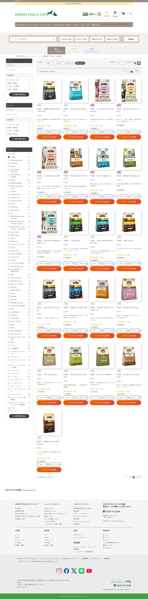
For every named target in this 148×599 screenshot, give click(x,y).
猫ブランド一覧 (112, 39)
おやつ (88, 24)
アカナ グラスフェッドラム (127, 307)
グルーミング (96, 558)
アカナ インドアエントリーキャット (48, 177)
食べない (106, 535)
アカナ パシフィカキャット (101, 176)
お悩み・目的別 (12, 89)
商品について (48, 516)
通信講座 (107, 558)
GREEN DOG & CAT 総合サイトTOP (27, 516)
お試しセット (77, 535)
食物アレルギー (108, 545)
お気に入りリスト (59, 24)
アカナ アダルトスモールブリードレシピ (48, 110)
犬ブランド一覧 (81, 39)
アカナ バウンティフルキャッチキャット (48, 242)
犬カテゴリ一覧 (66, 39)
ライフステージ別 (13, 80)
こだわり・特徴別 (13, 86)
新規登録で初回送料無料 (73, 3)
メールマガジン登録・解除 (53, 524)
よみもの (76, 24)
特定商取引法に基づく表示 (82, 508)
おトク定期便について (51, 519)
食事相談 (131, 39)
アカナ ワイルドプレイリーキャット (75, 177)
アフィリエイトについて (81, 521)
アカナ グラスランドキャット (128, 176)
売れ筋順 (59, 63)
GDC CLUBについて (22, 513)
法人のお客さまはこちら (51, 561)
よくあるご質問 (49, 521)
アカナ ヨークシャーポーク (101, 374)
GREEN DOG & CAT (22, 56)
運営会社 (76, 511)
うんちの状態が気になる (111, 542)
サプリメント (19, 540)
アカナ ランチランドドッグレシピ (128, 376)
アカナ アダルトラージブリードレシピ (48, 443)
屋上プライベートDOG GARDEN (31, 561)
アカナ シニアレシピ (71, 240)
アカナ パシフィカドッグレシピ (75, 110)
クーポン (43, 24)
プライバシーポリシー (80, 513)
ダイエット (106, 540)
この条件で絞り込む (19, 94)
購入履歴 (106, 16)
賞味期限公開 (19, 511)
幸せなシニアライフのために (26, 558)
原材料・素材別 (12, 83)
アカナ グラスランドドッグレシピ (75, 376)
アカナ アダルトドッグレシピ (75, 307)
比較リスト (69, 24)
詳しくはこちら (22, 586)
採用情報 (76, 524)
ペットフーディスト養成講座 (83, 551)
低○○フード (106, 537)
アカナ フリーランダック (47, 374)
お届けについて (49, 508)
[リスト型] (135, 63)
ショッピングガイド (33, 24)
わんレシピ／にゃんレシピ (48, 558)
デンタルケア (107, 548)
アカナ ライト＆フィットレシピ (48, 309)
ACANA (52, 56)
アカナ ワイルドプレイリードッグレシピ (101, 309)
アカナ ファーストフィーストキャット (101, 110)
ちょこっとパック (79, 537)
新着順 (48, 63)
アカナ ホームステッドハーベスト (128, 110)
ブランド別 (10, 154)
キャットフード (12, 114)
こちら (121, 521)
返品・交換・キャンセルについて (55, 513)
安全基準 (18, 508)
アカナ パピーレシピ (125, 240)
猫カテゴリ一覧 (97, 39)
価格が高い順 (69, 63)
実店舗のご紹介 (20, 519)
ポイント (49, 24)
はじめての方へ (21, 24)
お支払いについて (50, 511)
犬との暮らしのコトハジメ (70, 558)
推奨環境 (76, 519)
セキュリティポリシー (80, 516)
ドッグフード (11, 70)
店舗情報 (85, 558)
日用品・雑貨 (95, 24)
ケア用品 (18, 542)
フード (82, 24)
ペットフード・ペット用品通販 (39, 56)
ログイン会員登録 (115, 15)
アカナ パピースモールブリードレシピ (101, 242)
